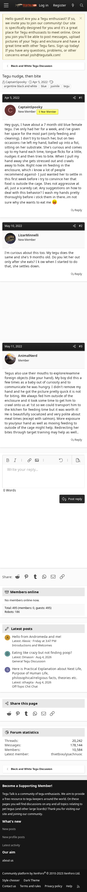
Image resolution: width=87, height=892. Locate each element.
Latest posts (21, 628)
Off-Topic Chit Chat (25, 686)
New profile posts (13, 837)
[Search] (81, 5)
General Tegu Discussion (28, 661)
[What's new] (72, 5)
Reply (78, 210)
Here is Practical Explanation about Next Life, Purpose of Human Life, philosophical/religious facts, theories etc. (47, 673)
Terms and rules (30, 886)
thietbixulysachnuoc (66, 754)
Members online (24, 592)
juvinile (55, 86)
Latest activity (11, 845)
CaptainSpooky (16, 82)
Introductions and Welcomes (32, 645)
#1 (80, 98)
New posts (9, 829)
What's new (11, 821)
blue (44, 86)
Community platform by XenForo (41, 873)
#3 (80, 346)
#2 (80, 226)
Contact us (9, 886)
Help (69, 886)
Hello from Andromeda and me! (36, 636)
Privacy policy (53, 886)
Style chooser (11, 880)
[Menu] (6, 5)
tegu (66, 86)
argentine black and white (20, 86)
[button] (7, 460)
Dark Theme (32, 880)
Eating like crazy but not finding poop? (42, 652)
